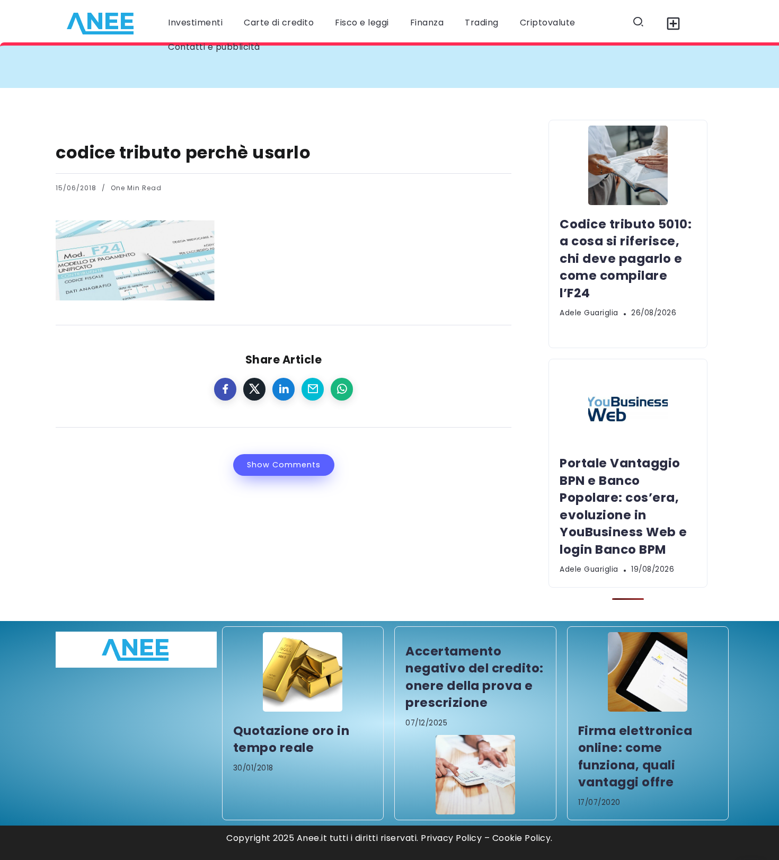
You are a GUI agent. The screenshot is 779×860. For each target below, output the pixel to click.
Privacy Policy (451, 838)
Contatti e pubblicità (214, 47)
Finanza (427, 22)
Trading (482, 22)
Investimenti (195, 22)
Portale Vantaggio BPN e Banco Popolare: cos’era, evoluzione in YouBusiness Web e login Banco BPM (623, 506)
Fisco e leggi (362, 22)
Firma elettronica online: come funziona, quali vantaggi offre (635, 756)
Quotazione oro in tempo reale (291, 739)
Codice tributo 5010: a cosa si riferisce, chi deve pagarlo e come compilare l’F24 (258, 66)
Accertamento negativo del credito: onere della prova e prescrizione (474, 677)
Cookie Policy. (522, 838)
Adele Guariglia (589, 313)
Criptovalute (548, 22)
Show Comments (284, 464)
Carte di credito (279, 22)
